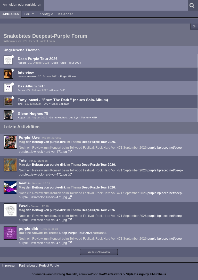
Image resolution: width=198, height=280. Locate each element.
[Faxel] (10, 210)
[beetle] (10, 187)
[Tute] (10, 164)
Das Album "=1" (31, 86)
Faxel (23, 206)
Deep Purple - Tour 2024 (66, 62)
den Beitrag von (46, 142)
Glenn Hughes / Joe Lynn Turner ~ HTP (73, 117)
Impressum (9, 265)
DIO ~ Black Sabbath (56, 103)
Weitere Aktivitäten (99, 252)
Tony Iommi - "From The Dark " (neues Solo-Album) (63, 100)
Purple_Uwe (29, 137)
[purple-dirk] (10, 233)
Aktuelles (10, 14)
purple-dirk (28, 228)
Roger (21, 117)
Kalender (65, 14)
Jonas (21, 90)
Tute (23, 160)
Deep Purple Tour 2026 (37, 59)
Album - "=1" (57, 90)
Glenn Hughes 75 (33, 113)
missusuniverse (27, 76)
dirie (20, 103)
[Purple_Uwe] (10, 142)
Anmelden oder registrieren (22, 4)
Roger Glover (68, 76)
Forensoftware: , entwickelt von (77, 274)
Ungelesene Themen (22, 50)
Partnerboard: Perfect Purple (39, 265)
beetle (24, 183)
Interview (26, 72)
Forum (29, 14)
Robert (22, 62)
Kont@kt (46, 14)
